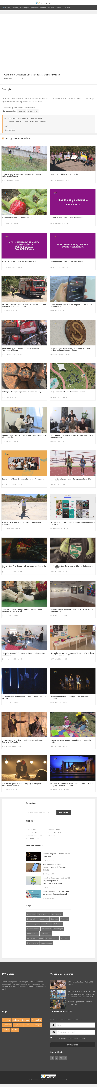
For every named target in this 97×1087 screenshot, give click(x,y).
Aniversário (36, 1020)
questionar (44, 919)
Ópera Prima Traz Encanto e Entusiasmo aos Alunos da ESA (24, 567)
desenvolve (32, 919)
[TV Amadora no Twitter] (56, 1058)
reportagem (58, 928)
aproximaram (46, 943)
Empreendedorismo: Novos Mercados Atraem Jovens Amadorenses (72, 436)
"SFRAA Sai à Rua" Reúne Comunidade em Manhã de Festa (71, 741)
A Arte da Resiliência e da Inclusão (64, 174)
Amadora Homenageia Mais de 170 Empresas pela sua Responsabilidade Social (56, 880)
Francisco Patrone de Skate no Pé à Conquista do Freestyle (21, 523)
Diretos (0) (52, 835)
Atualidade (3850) (32, 838)
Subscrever (6, 126)
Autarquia (37, 1025)
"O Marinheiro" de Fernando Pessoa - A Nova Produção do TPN (24, 697)
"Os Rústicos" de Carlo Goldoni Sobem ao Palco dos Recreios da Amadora (22, 741)
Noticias (15, 8)
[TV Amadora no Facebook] (52, 1058)
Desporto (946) (31, 832)
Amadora (64, 919)
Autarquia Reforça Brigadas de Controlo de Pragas (22, 392)
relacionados (32, 933)
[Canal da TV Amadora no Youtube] (65, 1058)
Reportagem (24, 8)
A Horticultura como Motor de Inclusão (17, 218)
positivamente (43, 914)
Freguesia (18, 1025)
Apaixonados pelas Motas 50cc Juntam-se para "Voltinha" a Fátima (20, 349)
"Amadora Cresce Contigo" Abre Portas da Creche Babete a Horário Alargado (22, 610)
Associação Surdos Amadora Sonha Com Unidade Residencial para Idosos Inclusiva (70, 349)
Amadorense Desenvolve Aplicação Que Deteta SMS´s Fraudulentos (72, 306)
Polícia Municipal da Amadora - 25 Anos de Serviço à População (72, 567)
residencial (46, 928)
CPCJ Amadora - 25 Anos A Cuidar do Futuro (68, 392)
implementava (32, 943)
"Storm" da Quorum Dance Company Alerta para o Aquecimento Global (22, 785)
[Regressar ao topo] (89, 1071)
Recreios (54, 919)
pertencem (58, 924)
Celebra (16, 1020)
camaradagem (33, 924)
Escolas (15, 1029)
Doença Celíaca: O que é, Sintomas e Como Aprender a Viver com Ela (24, 436)
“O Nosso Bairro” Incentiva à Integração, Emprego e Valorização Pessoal (22, 175)
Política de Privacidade (75, 1038)
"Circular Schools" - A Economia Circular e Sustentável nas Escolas (23, 654)
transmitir (65, 938)
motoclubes (46, 924)
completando (46, 933)
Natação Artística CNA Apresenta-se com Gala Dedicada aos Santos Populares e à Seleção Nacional (81, 994)
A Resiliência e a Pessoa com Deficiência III (67, 261)
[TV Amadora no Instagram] (61, 1058)
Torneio (28, 1025)
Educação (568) (54, 829)
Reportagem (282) (55, 832)
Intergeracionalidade (35, 938)
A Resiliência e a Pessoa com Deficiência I (67, 218)
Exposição (7, 1025)
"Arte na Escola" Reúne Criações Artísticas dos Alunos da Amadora (72, 610)
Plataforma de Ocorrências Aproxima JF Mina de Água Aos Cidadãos (54, 867)
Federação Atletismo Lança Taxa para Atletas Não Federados (71, 480)
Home (7, 8)
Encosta (6, 1029)
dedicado (31, 914)
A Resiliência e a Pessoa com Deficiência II (19, 261)
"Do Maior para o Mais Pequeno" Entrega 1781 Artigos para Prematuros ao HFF (72, 654)
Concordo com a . (69, 1038)
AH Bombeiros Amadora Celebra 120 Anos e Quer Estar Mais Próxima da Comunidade (24, 306)
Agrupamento (57, 914)
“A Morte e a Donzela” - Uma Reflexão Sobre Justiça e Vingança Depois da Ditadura (72, 785)
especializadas (33, 928)
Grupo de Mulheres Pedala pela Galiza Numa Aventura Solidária (73, 523)
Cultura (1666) (31, 829)
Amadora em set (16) (34, 835)
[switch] (51, 1037)
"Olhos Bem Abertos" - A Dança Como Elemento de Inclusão (71, 697)
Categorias (11, 111)
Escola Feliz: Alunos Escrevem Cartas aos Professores (23, 479)
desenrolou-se (52, 938)
